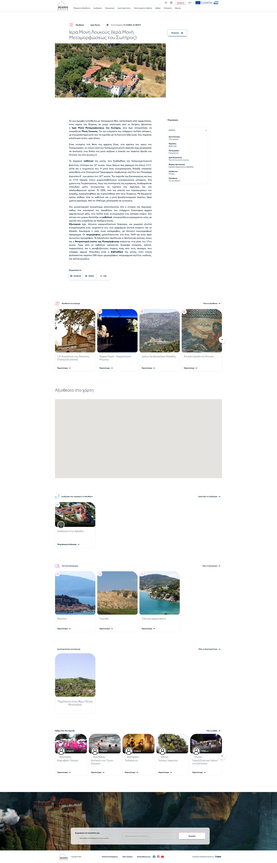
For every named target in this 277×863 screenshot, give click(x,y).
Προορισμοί (109, 8)
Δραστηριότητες (124, 8)
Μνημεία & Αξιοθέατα (82, 8)
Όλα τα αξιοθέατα (210, 303)
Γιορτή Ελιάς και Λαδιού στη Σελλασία (205, 762)
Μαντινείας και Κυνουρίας (179, 160)
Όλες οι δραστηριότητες (207, 649)
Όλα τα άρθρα (211, 731)
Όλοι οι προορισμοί (209, 566)
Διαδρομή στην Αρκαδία (70, 531)
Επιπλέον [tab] (172, 130)
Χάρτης (178, 8)
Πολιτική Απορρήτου (110, 857)
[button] (110, 79)
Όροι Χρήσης (127, 857)
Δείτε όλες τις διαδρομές (207, 496)
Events (171, 2)
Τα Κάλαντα (131, 760)
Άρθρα (157, 8)
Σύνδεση (180, 3)
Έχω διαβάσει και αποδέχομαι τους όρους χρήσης (94, 838)
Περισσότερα (62, 368)
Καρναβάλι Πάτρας (67, 760)
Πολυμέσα (168, 8)
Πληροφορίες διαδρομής (66, 544)
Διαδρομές (97, 8)
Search (165, 2)
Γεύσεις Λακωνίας (168, 760)
